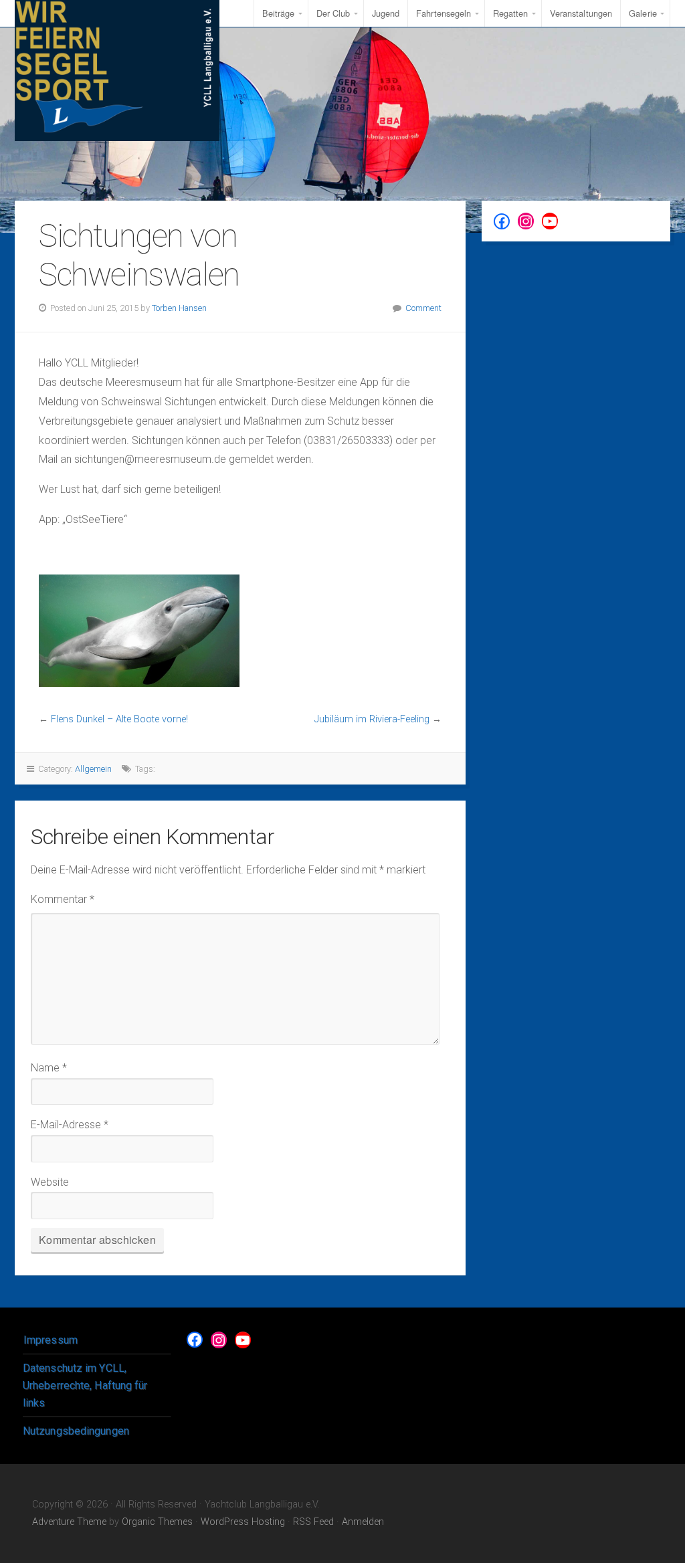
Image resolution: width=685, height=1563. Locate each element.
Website (50, 1182)
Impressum (50, 1340)
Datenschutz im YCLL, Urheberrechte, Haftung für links (85, 1385)
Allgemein (93, 769)
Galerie (643, 13)
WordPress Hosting (243, 1522)
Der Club (333, 13)
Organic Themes (157, 1522)
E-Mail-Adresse (69, 1124)
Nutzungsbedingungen (76, 1431)
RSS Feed (313, 1522)
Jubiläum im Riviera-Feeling (371, 719)
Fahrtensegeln (443, 13)
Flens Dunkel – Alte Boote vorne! (119, 719)
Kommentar (62, 899)
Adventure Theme (69, 1522)
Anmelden (363, 1522)
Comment (423, 308)
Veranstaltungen (581, 13)
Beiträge (278, 13)
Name (49, 1067)
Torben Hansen (179, 308)
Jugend (386, 13)
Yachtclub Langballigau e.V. (117, 70)
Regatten (510, 13)
